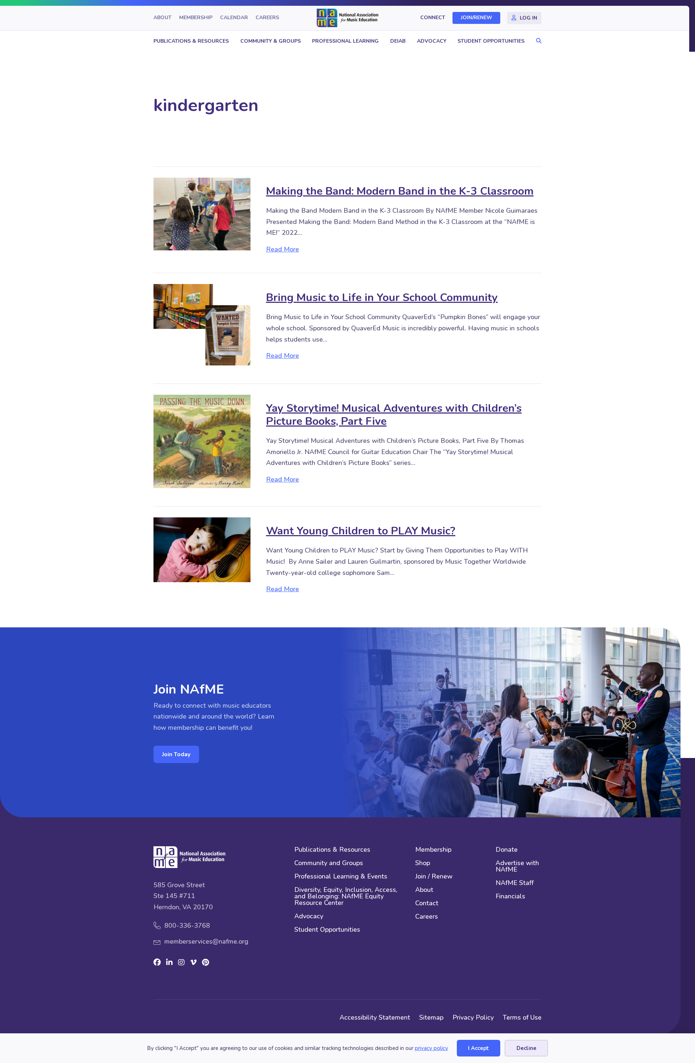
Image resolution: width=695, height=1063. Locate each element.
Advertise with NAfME (517, 867)
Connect (432, 18)
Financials (510, 897)
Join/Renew (476, 18)
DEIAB (397, 41)
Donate (507, 850)
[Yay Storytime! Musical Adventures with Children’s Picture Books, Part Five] (201, 441)
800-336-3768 (187, 925)
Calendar (234, 18)
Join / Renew (433, 877)
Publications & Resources (191, 41)
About (162, 18)
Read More (282, 249)
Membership (195, 18)
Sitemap (431, 1017)
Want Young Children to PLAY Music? (360, 531)
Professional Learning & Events (340, 877)
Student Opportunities (491, 41)
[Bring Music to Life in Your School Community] (201, 324)
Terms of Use (522, 1017)
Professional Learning (345, 41)
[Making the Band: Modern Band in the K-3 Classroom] (201, 213)
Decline (526, 1048)
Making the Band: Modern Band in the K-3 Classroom (400, 191)
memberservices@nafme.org (206, 941)
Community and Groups (328, 863)
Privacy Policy (473, 1017)
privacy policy (431, 1048)
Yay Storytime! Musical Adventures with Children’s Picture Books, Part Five (394, 415)
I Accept (478, 1048)
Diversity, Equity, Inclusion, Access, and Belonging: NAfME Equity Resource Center (345, 896)
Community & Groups (270, 41)
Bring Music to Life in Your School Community (382, 297)
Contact (426, 903)
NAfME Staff (515, 883)
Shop (422, 863)
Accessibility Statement (375, 1017)
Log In (528, 17)
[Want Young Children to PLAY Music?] (201, 549)
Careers (267, 18)
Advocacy (431, 41)
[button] (537, 41)
